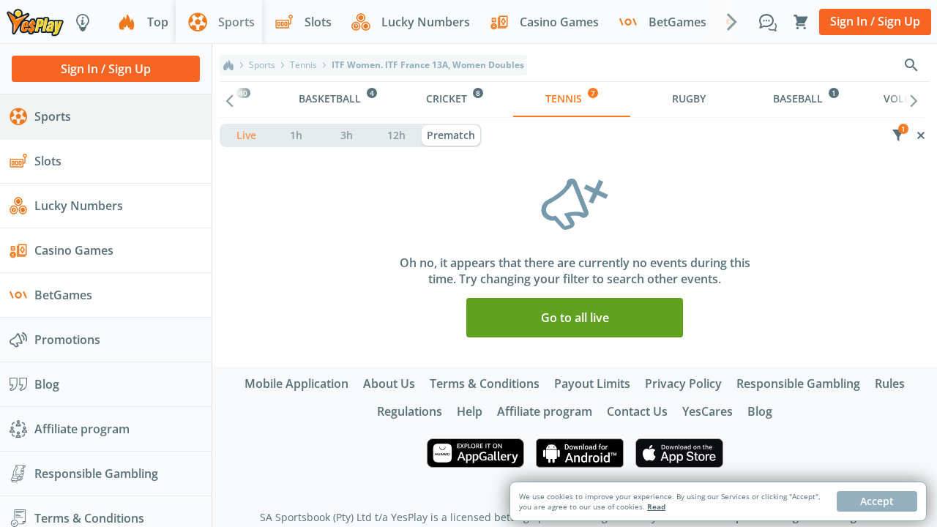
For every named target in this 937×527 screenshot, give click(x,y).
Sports (262, 65)
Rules (890, 383)
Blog (759, 411)
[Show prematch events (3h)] (346, 135)
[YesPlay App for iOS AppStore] (679, 453)
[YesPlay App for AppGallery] (475, 453)
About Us (389, 383)
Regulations (409, 411)
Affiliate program (544, 411)
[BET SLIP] (800, 22)
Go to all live (575, 318)
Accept (877, 501)
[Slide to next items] (732, 21)
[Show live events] (246, 135)
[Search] (911, 65)
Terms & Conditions (485, 383)
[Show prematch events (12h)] (397, 135)
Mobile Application (296, 383)
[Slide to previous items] (229, 99)
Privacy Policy (683, 383)
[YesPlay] (35, 21)
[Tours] (82, 22)
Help (469, 411)
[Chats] (768, 22)
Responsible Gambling (798, 383)
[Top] (228, 65)
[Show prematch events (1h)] (297, 135)
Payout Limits (592, 383)
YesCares (707, 411)
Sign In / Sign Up (875, 21)
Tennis (303, 65)
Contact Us (637, 411)
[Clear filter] (920, 135)
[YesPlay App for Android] (580, 453)
